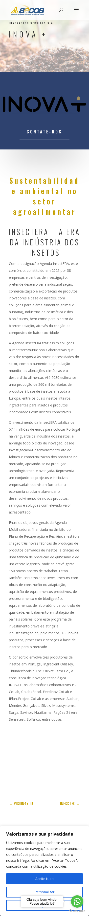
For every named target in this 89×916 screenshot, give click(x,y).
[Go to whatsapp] (77, 901)
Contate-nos (44, 132)
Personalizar (44, 892)
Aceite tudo (44, 878)
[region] (44, 871)
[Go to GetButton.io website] (77, 911)
